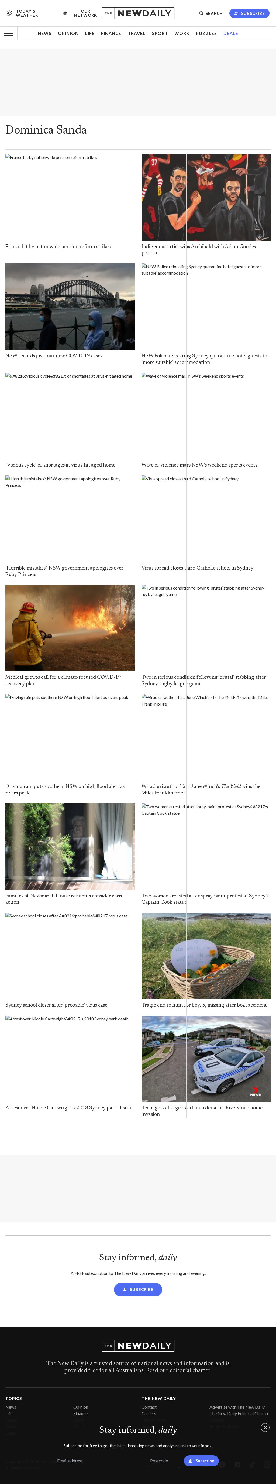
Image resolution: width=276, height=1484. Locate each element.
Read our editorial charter (178, 1371)
